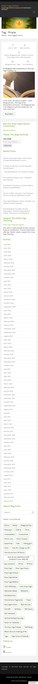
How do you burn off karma (14, 552)
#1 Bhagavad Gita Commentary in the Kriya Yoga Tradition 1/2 (18, 70)
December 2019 (9, 464)
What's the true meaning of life (15, 632)
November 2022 (9, 362)
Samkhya (17, 609)
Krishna (30, 55)
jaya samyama (9, 564)
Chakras (24, 55)
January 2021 (8, 431)
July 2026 (7, 244)
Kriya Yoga (10, 57)
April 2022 (7, 380)
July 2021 (7, 413)
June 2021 (7, 417)
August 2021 (8, 409)
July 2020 (7, 446)
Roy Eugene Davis (10, 604)
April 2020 (7, 453)
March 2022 (8, 384)
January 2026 (8, 266)
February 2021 (9, 428)
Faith (18, 543)
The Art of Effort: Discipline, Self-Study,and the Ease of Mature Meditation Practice (18, 194)
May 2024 (7, 314)
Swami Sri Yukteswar (11, 622)
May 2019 (7, 486)
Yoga (18, 64)
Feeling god (27, 543)
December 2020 (9, 435)
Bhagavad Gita (15, 55)
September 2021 (10, 406)
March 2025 (8, 292)
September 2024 (10, 307)
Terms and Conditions (19, 681)
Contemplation (9, 534)
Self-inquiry (28, 609)
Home (4, 35)
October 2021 (9, 402)
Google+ (9, 647)
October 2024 (9, 303)
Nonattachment (10, 595)
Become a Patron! (9, 130)
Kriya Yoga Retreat (11, 577)
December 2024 (9, 299)
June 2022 (7, 373)
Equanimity (8, 543)
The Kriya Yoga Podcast (12, 627)
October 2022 (9, 365)
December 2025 (9, 270)
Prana (17, 57)
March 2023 (8, 347)
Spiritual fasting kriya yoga (14, 618)
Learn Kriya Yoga (26, 586)
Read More (9, 114)
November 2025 (9, 274)
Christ (27, 530)
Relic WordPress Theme (23, 677)
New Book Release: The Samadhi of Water (19, 172)
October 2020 (9, 442)
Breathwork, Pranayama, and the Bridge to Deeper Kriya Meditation (18, 186)
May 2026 (7, 252)
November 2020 (9, 439)
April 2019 (7, 490)
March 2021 (8, 424)
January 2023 (8, 354)
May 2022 (7, 376)
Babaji (15, 525)
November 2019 (9, 468)
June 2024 (7, 310)
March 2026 (8, 259)
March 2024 (8, 318)
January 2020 (8, 461)
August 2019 (8, 475)
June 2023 (7, 340)
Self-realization (25, 57)
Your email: (7, 139)
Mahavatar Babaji (10, 591)
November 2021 (9, 398)
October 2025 (9, 277)
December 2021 (9, 395)
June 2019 (7, 483)
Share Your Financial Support (13, 225)
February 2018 (9, 497)
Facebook (8, 652)
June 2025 (7, 285)
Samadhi (7, 609)
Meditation (24, 591)
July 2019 (7, 479)
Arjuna (6, 55)
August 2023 (8, 336)
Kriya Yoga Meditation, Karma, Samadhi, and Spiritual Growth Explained (19, 202)
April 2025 (7, 288)
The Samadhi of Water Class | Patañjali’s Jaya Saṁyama (17, 179)
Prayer (28, 600)
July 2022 (7, 369)
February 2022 (9, 387)
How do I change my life (21, 548)
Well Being (28, 627)
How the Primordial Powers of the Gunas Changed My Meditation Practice (17, 159)
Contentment (23, 534)
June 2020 (7, 450)
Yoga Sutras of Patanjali (19, 636)
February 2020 (9, 457)
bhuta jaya (8, 530)
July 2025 (7, 281)
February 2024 (9, 321)
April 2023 (7, 343)
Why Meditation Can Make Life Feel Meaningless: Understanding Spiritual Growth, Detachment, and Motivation (16, 211)
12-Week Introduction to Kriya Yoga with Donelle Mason (17, 167)
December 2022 (9, 358)
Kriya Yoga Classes (22, 568)
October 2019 (9, 472)
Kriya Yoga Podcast (11, 573)
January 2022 (8, 391)
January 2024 (8, 325)
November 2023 (9, 329)
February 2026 (9, 263)
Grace (6, 548)
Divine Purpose (22, 539)
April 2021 (7, 420)
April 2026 (7, 255)
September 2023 (10, 332)
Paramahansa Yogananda (13, 600)
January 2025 (8, 296)
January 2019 (8, 494)
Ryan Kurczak (24, 48)
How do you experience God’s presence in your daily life (18, 558)
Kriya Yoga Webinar (11, 582)
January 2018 (8, 501)
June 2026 (7, 248)
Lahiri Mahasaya (10, 586)
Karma (20, 564)
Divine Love (8, 539)
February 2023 (9, 351)
